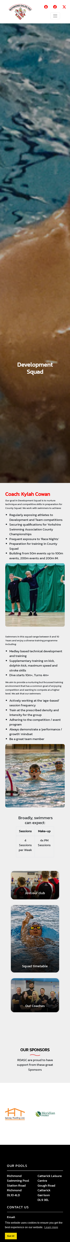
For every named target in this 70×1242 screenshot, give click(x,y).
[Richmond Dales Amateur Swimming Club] (21, 11)
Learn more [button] (51, 1227)
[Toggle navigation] (55, 15)
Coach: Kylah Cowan (27, 494)
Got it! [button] (10, 1236)
